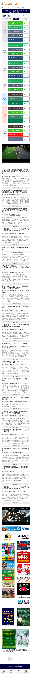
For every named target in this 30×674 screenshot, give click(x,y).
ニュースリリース (21, 233)
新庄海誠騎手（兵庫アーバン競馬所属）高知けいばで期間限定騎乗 (15, 287)
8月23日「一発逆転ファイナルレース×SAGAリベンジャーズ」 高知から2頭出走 (15, 267)
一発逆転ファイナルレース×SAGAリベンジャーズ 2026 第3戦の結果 (16, 325)
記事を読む (16, 187)
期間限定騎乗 (19, 453)
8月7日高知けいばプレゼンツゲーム (14, 362)
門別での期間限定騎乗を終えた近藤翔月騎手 (15, 307)
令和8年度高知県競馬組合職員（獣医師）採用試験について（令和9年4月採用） (15, 210)
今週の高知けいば (15, 310)
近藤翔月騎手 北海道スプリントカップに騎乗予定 (15, 430)
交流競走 (9, 347)
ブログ (22, 310)
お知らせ (18, 176)
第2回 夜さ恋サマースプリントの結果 (14, 343)
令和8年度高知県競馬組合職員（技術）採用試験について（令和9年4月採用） (15, 191)
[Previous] (5, 658)
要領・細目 (14, 401)
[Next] (26, 658)
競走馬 (21, 252)
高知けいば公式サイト (16, 666)
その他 (12, 471)
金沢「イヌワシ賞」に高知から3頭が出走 (15, 248)
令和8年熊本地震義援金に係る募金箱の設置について (15, 467)
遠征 (17, 252)
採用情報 (12, 176)
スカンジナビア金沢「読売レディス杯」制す (15, 379)
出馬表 (27, 23)
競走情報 (13, 233)
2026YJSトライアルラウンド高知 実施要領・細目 (15, 398)
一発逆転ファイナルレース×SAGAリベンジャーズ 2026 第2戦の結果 (16, 412)
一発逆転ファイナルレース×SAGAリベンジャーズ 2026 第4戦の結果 (16, 229)
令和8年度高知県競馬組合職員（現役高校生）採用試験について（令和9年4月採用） (15, 171)
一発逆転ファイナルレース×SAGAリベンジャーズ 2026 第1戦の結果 (16, 488)
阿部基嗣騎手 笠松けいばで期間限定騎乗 (15, 449)
